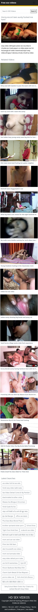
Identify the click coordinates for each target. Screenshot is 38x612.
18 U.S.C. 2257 (13, 607)
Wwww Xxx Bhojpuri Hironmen (13, 502)
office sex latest (21, 516)
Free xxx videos (8, 2)
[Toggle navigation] (34, 3)
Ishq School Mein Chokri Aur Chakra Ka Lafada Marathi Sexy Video (19, 587)
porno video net (8, 577)
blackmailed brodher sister (12, 497)
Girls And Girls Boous (25, 577)
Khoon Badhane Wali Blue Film (13, 568)
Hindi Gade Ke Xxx (9, 507)
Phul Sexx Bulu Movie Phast (12, 521)
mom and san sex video (11, 540)
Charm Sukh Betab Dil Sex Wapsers (15, 572)
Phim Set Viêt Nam (9, 544)
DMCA (4, 607)
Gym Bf (23, 563)
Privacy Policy (25, 607)
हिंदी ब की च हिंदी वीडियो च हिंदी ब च (12, 582)
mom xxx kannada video (11, 554)
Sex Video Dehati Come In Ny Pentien (16, 493)
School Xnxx (31, 525)
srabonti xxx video (27, 530)
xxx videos (29, 609)
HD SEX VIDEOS (19, 597)
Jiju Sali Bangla (7, 516)
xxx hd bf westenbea (10, 563)
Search (33, 11)
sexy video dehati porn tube (12, 558)
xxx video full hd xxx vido (11, 483)
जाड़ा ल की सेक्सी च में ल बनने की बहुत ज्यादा (15, 511)
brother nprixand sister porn (13, 525)
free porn (20, 609)
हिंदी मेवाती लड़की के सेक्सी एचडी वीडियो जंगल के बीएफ (18, 535)
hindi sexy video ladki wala (12, 488)
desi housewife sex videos (12, 549)
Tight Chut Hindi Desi (10, 530)
